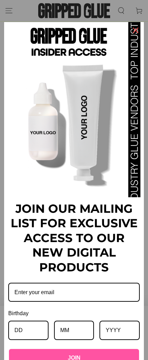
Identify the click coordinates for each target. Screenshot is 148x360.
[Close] (135, 30)
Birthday (18, 313)
